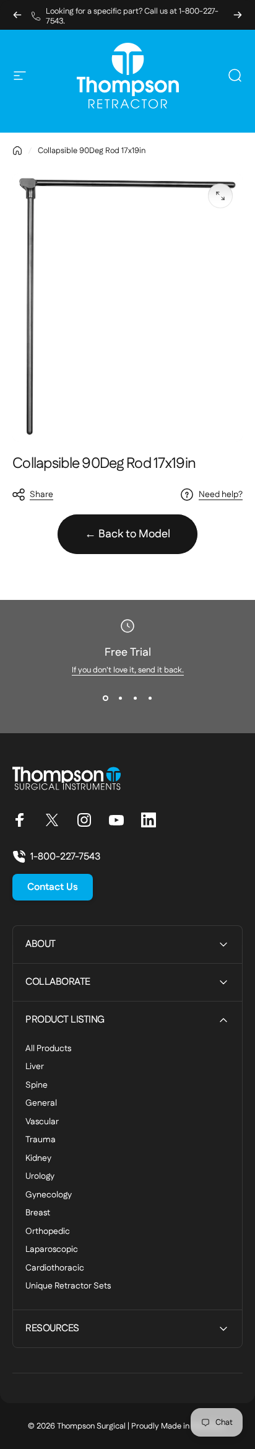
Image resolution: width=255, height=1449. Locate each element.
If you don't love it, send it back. (128, 670)
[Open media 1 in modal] (220, 195)
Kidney (38, 1159)
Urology (39, 1177)
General (41, 1103)
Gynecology (48, 1195)
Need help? (221, 495)
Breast (37, 1213)
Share (41, 494)
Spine (36, 1085)
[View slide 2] (120, 697)
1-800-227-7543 (65, 857)
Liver (34, 1067)
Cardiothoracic (54, 1268)
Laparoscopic (51, 1250)
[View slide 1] (105, 697)
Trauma (40, 1140)
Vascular (42, 1122)
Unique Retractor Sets (68, 1286)
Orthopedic (47, 1232)
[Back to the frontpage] (17, 151)
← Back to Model (127, 534)
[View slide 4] (149, 697)
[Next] (237, 15)
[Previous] (17, 15)
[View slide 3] (134, 697)
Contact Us (52, 887)
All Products (48, 1049)
